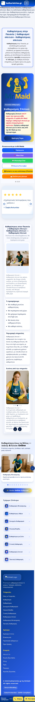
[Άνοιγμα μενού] (26, 3)
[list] (17, 470)
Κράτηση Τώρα (17, 138)
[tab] (7, 486)
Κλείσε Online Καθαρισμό (17, 492)
